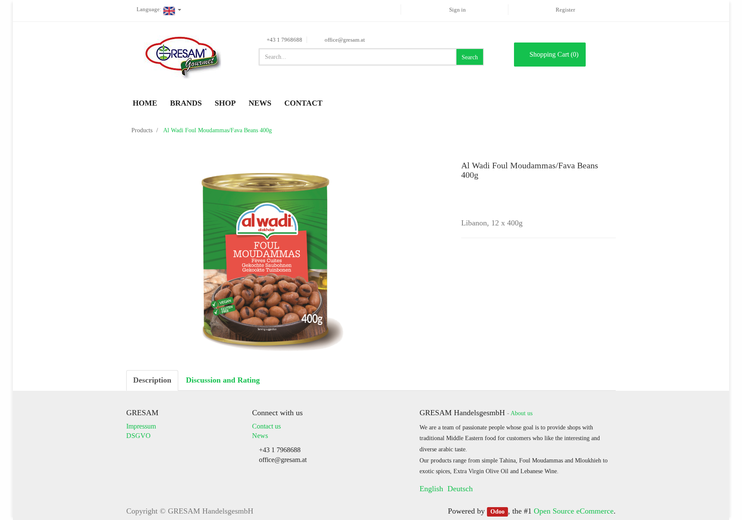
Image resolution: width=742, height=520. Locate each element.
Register (565, 9)
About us (521, 413)
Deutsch (460, 488)
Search (470, 57)
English (431, 488)
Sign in (457, 9)
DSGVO (138, 435)
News (260, 435)
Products (141, 130)
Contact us (266, 426)
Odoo (497, 511)
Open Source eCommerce (574, 511)
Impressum (141, 426)
